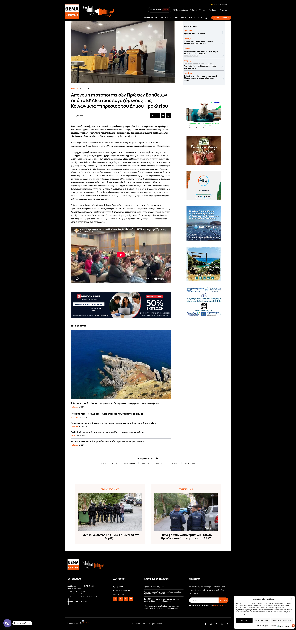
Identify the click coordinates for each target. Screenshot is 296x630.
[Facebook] (152, 115)
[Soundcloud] (216, 624)
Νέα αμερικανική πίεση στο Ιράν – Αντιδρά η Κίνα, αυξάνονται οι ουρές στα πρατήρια (200, 66)
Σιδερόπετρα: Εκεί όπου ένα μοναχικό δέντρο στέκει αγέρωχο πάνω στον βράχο (115, 403)
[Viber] (7, 623)
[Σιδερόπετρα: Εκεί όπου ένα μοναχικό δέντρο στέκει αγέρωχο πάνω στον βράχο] (121, 364)
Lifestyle (187, 38)
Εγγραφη (223, 600)
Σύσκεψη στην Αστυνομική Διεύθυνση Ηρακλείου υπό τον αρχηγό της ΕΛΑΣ (186, 536)
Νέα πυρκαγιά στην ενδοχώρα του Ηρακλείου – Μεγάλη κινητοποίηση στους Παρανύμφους (114, 423)
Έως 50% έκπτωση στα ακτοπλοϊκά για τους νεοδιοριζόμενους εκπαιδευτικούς (201, 53)
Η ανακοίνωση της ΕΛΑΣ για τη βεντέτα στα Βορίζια (110, 536)
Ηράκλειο (74, 407)
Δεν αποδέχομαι (261, 620)
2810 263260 (76, 594)
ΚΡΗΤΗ (74, 89)
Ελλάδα (187, 49)
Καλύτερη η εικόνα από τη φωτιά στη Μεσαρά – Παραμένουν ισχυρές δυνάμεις (108, 441)
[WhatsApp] (168, 115)
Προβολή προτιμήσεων (281, 620)
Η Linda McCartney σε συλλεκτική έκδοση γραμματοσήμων (198, 42)
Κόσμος (187, 61)
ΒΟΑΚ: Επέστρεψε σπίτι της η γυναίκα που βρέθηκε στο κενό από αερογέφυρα (108, 432)
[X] (157, 115)
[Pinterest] (163, 115)
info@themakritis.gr (80, 591)
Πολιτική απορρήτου (219, 605)
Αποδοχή (244, 620)
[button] (291, 599)
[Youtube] (131, 599)
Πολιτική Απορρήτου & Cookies (266, 626)
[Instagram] (121, 599)
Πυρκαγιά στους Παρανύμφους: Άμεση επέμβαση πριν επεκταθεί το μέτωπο (107, 413)
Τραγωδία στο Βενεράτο (194, 33)
